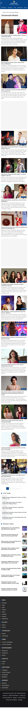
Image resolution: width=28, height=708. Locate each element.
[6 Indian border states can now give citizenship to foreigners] (24, 575)
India (15, 7)
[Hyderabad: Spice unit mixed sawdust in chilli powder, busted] (24, 555)
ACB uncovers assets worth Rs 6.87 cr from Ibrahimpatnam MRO (11, 542)
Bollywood (5, 650)
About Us (5, 695)
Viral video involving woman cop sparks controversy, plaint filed (9, 535)
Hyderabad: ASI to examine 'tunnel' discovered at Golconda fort (10, 548)
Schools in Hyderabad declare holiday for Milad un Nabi (11, 569)
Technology (5, 636)
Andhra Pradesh (6, 672)
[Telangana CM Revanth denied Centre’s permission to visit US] (24, 589)
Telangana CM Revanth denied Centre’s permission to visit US (9, 589)
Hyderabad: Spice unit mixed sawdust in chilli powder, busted (11, 555)
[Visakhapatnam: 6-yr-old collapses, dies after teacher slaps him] (24, 528)
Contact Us (22, 695)
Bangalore (4, 677)
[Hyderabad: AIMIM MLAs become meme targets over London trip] (24, 562)
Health (3, 661)
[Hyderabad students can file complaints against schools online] (24, 582)
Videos (4, 627)
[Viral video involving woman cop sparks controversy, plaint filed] (24, 535)
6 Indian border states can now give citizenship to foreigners (10, 575)
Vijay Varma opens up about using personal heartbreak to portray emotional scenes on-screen (12, 393)
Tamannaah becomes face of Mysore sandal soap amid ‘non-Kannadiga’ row (14, 227)
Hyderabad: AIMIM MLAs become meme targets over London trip (10, 562)
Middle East (20, 7)
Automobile (5, 687)
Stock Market (5, 685)
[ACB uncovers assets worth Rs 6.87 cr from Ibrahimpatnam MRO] (24, 542)
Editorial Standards (13, 695)
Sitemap (20, 699)
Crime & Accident (6, 644)
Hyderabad (3, 7)
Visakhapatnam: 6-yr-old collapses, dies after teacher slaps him (10, 528)
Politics (4, 609)
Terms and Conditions (11, 699)
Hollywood (5, 653)
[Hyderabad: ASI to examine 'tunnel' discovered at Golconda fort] (24, 548)
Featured (4, 603)
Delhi (3, 607)
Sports (4, 655)
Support (15, 697)
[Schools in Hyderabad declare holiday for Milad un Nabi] (24, 569)
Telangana (10, 7)
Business (4, 683)
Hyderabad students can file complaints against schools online (10, 582)
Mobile (4, 633)
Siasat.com (5, 12)
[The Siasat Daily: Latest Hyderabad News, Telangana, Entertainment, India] (14, 3)
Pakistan (4, 614)
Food (3, 663)
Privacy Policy (21, 697)
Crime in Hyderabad (7, 642)
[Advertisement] (14, 115)
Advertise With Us (7, 697)
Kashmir (4, 616)
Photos (4, 625)
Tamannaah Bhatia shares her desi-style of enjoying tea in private (12, 365)
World (3, 612)
